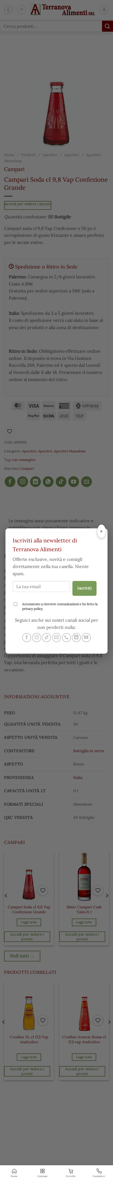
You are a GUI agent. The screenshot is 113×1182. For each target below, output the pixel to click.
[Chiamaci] (66, 637)
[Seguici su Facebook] (26, 637)
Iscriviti (84, 588)
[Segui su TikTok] (46, 637)
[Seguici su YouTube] (86, 637)
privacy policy (32, 609)
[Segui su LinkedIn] (76, 637)
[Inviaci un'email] (56, 637)
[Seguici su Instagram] (36, 637)
